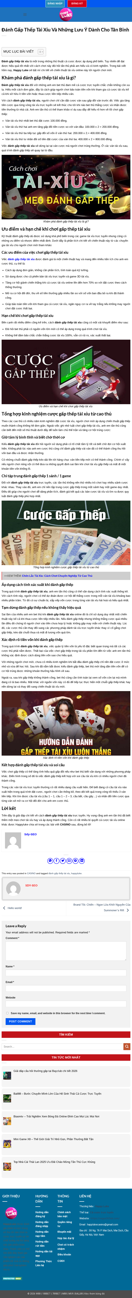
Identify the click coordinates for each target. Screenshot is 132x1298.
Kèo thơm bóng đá (94, 1293)
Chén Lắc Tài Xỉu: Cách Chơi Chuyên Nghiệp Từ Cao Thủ (57, 575)
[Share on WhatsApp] (50, 861)
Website (10, 997)
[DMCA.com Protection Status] (12, 1278)
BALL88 (79, 1293)
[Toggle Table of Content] (39, 52)
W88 (38, 1293)
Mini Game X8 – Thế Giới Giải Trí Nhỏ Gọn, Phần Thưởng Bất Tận (53, 1139)
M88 (64, 1293)
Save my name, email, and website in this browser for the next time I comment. (58, 1013)
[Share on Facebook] (56, 861)
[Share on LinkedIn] (82, 861)
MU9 (71, 1293)
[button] (24, 14)
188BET (46, 1293)
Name (10, 966)
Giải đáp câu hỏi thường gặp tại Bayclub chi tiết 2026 (45, 1071)
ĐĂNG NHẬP (55, 3)
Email (10, 982)
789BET (56, 1293)
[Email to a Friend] (69, 861)
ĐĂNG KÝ (77, 3)
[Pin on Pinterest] (75, 861)
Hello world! (14, 907)
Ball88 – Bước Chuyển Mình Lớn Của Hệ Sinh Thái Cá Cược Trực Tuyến (57, 1093)
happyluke (76, 873)
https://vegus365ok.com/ (105, 1218)
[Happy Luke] (66, 14)
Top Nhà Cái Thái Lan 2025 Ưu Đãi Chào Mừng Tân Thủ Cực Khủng (54, 1161)
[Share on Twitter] (63, 861)
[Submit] (126, 1046)
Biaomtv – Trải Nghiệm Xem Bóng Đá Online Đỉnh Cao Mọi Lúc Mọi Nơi (56, 1116)
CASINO (31, 873)
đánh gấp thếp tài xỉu (59, 873)
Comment (12, 938)
